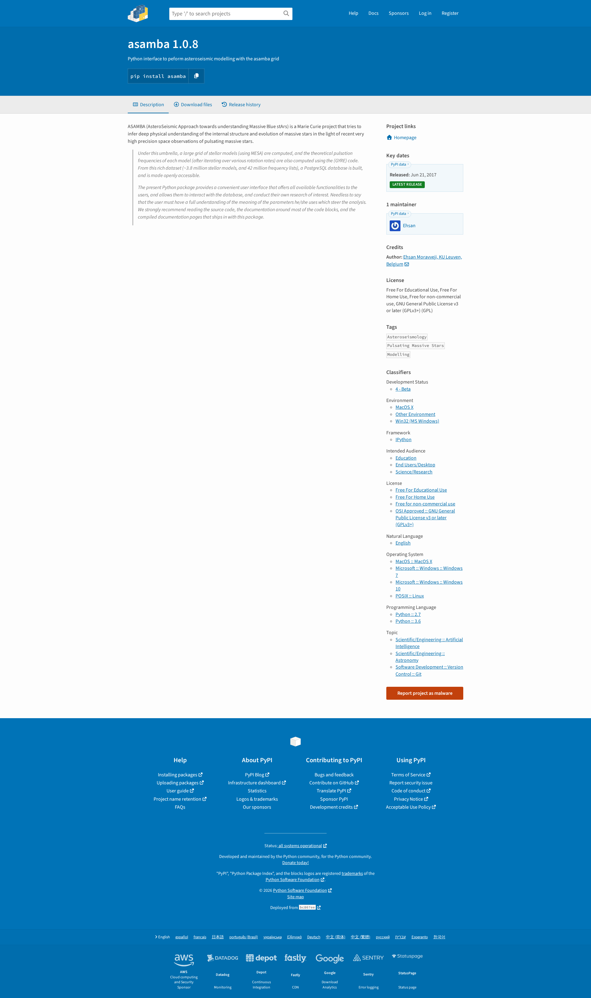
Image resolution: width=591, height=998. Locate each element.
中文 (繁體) (360, 937)
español (181, 937)
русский (383, 937)
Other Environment (415, 414)
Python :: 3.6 (408, 621)
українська (272, 937)
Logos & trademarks (257, 799)
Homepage (405, 137)
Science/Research (414, 472)
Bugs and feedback (334, 774)
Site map (295, 897)
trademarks (352, 873)
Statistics (257, 790)
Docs (373, 13)
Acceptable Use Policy (408, 807)
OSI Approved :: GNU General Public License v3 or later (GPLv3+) (425, 518)
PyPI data (398, 164)
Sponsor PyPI (334, 799)
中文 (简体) (335, 937)
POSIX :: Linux (410, 596)
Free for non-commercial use (425, 504)
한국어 (439, 937)
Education (406, 458)
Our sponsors (257, 807)
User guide (178, 790)
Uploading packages (178, 782)
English (403, 543)
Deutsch (313, 937)
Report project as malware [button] (424, 693)
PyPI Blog (254, 774)
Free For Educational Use (421, 490)
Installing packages (177, 774)
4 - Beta (403, 389)
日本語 (218, 937)
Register (450, 13)
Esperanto (420, 937)
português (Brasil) (243, 937)
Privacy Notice (408, 799)
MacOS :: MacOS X (414, 561)
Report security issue (410, 782)
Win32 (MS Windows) (417, 421)
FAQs (180, 807)
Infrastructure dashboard (254, 782)
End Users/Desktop (415, 464)
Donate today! (295, 862)
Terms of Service (408, 774)
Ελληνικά (294, 937)
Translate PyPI (331, 790)
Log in (425, 13)
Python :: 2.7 (408, 614)
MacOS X (404, 407)
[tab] (148, 104)
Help (353, 13)
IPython (404, 439)
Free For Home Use (415, 497)
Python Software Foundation (293, 879)
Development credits (331, 807)
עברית (400, 937)
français (200, 937)
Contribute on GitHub (331, 782)
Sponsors (399, 13)
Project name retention (177, 799)
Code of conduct (408, 790)
